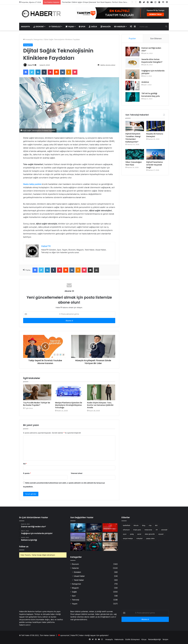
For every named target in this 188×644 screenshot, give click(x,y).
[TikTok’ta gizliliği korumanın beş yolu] (132, 97)
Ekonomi (39, 27)
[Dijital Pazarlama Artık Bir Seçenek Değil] (155, 154)
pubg (132, 534)
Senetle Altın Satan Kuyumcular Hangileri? (151, 60)
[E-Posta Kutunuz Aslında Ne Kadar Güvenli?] (94, 546)
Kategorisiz (38, 39)
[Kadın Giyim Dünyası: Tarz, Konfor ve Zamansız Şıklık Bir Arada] (101, 392)
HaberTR (31, 65)
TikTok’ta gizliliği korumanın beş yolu (150, 94)
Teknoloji (55, 27)
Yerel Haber (79, 580)
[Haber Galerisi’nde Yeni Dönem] (77, 537)
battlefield (126, 525)
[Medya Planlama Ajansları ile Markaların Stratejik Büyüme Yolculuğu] (69, 392)
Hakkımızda (118, 639)
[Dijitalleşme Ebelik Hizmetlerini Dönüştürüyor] (110, 546)
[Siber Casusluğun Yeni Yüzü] (134, 154)
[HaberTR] (43, 14)
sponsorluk (64, 635)
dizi (156, 525)
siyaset (160, 534)
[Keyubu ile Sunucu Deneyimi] (155, 126)
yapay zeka (150, 538)
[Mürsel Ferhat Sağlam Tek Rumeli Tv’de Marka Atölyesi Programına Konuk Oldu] (77, 546)
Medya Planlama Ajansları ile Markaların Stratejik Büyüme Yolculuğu (68, 405)
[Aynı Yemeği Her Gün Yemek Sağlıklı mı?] (94, 537)
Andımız (145, 82)
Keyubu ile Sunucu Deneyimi (154, 135)
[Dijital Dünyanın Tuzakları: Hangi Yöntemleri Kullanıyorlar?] (134, 126)
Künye (143, 639)
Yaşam (71, 27)
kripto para (137, 530)
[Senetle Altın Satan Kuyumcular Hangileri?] (132, 63)
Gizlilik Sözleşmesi (132, 639)
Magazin (106, 27)
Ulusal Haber (79, 576)
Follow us (23, 546)
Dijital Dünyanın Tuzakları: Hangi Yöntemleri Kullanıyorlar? (133, 137)
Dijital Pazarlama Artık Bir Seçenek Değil (154, 165)
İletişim (165, 639)
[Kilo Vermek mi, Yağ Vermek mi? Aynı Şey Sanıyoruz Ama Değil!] (110, 537)
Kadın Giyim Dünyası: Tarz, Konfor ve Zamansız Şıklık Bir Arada (100, 405)
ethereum (126, 530)
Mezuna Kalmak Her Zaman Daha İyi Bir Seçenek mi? (82, 2)
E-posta (27, 473)
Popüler (132, 38)
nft (157, 530)
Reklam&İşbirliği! (154, 639)
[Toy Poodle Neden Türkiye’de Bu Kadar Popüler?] (37, 392)
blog (143, 525)
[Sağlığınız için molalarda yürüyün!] (132, 74)
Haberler (120, 27)
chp (150, 525)
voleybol (139, 538)
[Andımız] (132, 85)
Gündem (77, 572)
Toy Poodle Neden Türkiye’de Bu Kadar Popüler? (36, 403)
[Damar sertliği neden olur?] (132, 51)
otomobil (164, 530)
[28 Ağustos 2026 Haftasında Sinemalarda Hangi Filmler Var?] (77, 527)
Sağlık (94, 27)
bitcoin (136, 525)
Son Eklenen (156, 38)
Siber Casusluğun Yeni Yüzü (133, 163)
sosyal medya (128, 538)
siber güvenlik (150, 534)
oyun (124, 534)
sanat (139, 534)
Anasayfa (25, 27)
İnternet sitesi (76, 473)
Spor (82, 27)
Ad (25, 464)
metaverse (148, 530)
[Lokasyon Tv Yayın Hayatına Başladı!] (110, 527)
